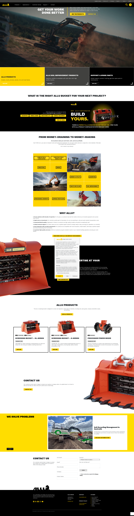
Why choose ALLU (63, 279)
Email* (58, 462)
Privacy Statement (82, 503)
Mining (58, 167)
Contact (53, 4)
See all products (67, 314)
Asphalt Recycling (58, 198)
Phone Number (60, 466)
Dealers (117, 1)
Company (112, 1)
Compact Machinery (59, 115)
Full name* (59, 457)
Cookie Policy (81, 504)
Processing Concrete (41, 198)
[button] (130, 4)
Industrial (41, 167)
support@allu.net (82, 497)
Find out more (61, 120)
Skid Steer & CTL (46, 115)
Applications (26, 4)
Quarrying (92, 176)
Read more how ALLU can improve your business (67, 235)
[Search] (126, 4)
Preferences (75, 276)
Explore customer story (102, 437)
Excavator (25, 115)
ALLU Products (95, 497)
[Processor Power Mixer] (103, 327)
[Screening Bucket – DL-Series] (30, 327)
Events (124, 1)
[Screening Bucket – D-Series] (67, 327)
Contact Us (28, 389)
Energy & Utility (75, 176)
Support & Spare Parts (96, 500)
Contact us (92, 14)
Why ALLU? (105, 1)
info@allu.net (70, 501)
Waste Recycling (75, 186)
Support (45, 4)
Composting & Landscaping (41, 158)
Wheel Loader (34, 115)
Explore (5, 83)
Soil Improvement (92, 186)
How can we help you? (84, 462)
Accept (59, 276)
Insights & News (98, 1)
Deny (67, 276)
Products (17, 4)
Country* (81, 457)
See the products (78, 14)
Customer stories (36, 4)
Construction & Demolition (58, 158)
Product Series (60, 476)
